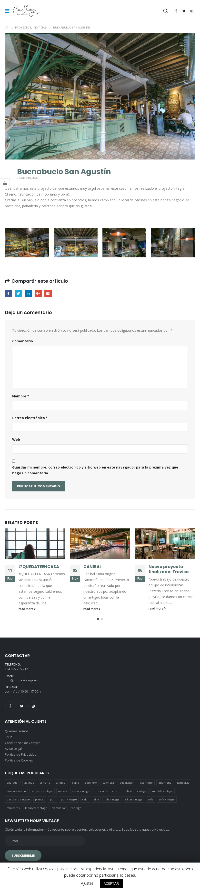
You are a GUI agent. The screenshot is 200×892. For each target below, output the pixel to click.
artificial (61, 782)
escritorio (146, 782)
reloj (85, 799)
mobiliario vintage (135, 791)
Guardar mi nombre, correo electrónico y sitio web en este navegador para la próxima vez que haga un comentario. (95, 470)
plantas (39, 799)
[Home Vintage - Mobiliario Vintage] (26, 11)
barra (75, 782)
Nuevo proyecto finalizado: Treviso (103, 569)
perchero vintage (18, 799)
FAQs (8, 737)
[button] (98, 619)
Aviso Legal (13, 748)
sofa (150, 799)
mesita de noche (106, 791)
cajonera (108, 782)
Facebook (8, 293)
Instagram (33, 706)
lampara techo (16, 791)
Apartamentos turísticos (164, 569)
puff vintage (69, 799)
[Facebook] (176, 11)
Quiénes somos (17, 731)
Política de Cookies (19, 760)
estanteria (165, 782)
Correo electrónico (30, 417)
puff (52, 799)
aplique (29, 782)
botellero (90, 782)
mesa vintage (81, 791)
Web (16, 439)
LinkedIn (28, 293)
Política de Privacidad (21, 754)
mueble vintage (162, 791)
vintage (76, 808)
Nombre (20, 396)
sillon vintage (133, 799)
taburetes (13, 808)
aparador (13, 782)
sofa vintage (167, 799)
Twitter (18, 293)
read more (26, 609)
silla (96, 799)
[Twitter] (184, 11)
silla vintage (112, 799)
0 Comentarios (27, 177)
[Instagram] (192, 11)
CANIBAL (27, 567)
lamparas (183, 782)
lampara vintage (42, 791)
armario (45, 782)
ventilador (59, 808)
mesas (62, 791)
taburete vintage (36, 808)
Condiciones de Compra (22, 743)
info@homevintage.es (21, 680)
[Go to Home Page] (6, 27)
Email (47, 293)
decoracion (127, 782)
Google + (38, 293)
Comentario (22, 341)
